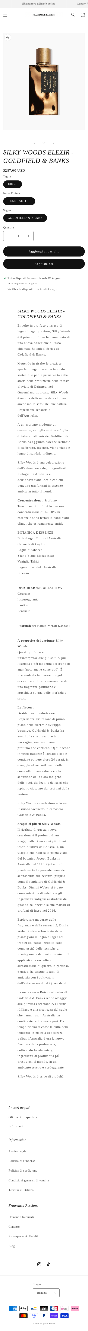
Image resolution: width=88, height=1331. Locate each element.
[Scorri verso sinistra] (34, 143)
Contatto (14, 1226)
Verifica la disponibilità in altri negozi (33, 289)
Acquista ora (44, 264)
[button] (5, 15)
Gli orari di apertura (23, 1117)
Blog (12, 1246)
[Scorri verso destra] (53, 143)
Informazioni (18, 1126)
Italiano (42, 1292)
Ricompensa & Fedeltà (23, 1236)
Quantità (8, 227)
